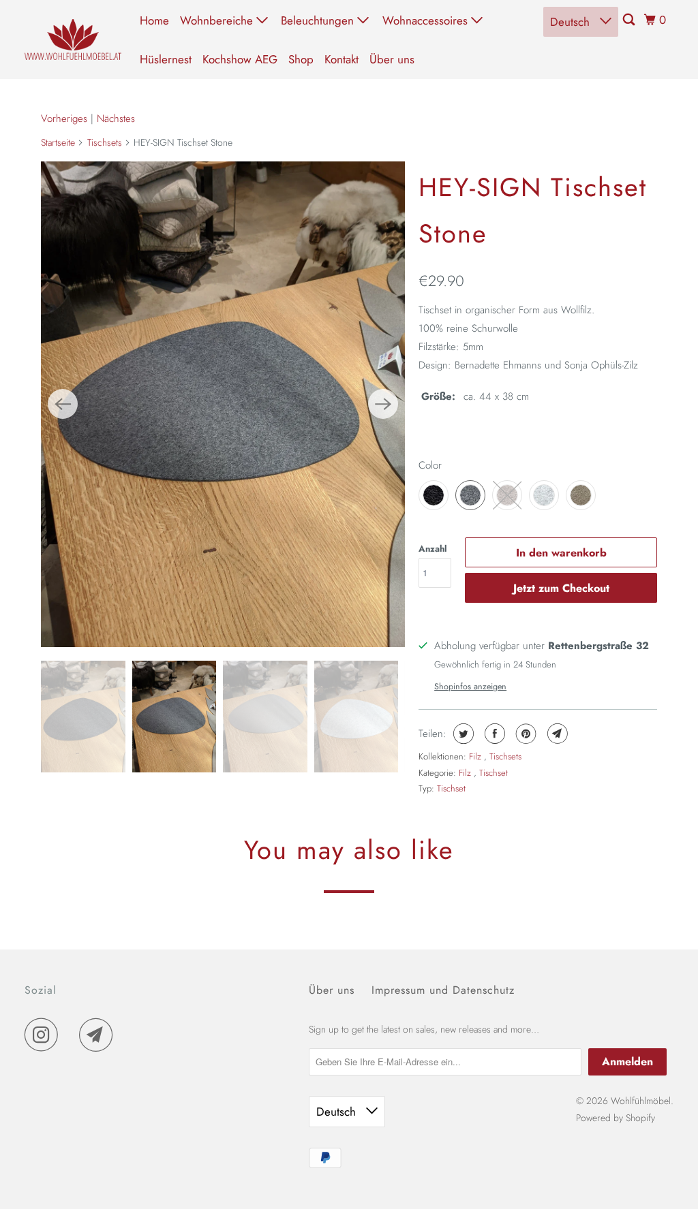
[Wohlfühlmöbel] (73, 39)
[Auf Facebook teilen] (493, 733)
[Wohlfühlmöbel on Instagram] (45, 1035)
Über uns (391, 59)
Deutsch (571, 22)
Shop (301, 59)
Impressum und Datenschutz (443, 990)
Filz (476, 756)
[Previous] (63, 404)
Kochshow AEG (239, 59)
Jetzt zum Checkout (561, 588)
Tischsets (104, 142)
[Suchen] (629, 20)
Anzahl (433, 548)
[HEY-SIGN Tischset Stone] (223, 404)
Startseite (58, 142)
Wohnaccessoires (426, 20)
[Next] (383, 404)
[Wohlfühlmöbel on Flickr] (72, 1035)
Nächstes (116, 118)
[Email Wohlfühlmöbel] (99, 1035)
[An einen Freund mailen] (556, 733)
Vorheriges (64, 118)
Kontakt (341, 59)
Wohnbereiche (218, 20)
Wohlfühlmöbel (641, 1101)
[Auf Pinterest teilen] (524, 733)
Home (154, 20)
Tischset (493, 772)
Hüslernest (166, 59)
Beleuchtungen (319, 20)
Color (430, 465)
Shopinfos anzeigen (470, 686)
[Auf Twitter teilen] (462, 733)
